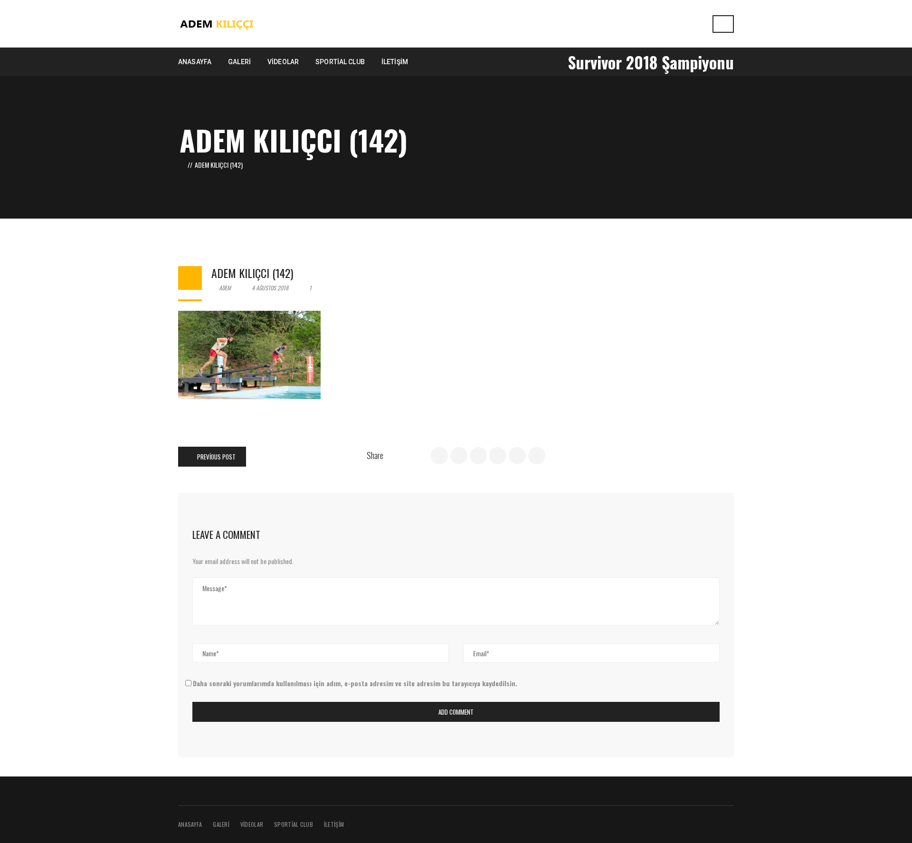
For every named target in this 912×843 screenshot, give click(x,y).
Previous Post (216, 456)
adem (224, 288)
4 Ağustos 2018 (270, 288)
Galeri (221, 824)
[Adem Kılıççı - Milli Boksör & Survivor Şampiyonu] (217, 23)
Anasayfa (190, 824)
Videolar (251, 824)
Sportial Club (293, 824)
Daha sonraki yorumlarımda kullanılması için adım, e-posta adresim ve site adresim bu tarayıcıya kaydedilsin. (355, 683)
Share (375, 455)
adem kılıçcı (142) (252, 272)
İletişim (334, 824)
